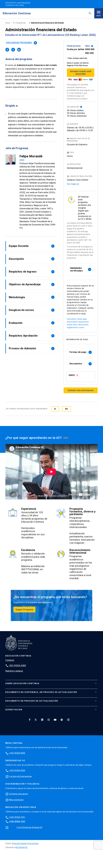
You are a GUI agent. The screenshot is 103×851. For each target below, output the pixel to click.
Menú (98, 16)
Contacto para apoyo (18, 794)
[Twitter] (36, 719)
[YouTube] (55, 719)
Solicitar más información (80, 390)
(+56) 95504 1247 (17, 821)
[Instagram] (48, 719)
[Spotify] (62, 719)
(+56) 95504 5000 (17, 770)
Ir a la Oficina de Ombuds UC (29, 827)
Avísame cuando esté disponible (80, 72)
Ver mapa (73, 184)
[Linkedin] (42, 719)
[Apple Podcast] (68, 719)
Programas (20, 23)
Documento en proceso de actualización (31, 701)
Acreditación (13, 710)
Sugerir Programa (24, 609)
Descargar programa (21, 42)
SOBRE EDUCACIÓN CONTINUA (22, 683)
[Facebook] (29, 719)
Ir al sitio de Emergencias (20, 776)
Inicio (7, 23)
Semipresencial (74, 168)
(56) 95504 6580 (17, 665)
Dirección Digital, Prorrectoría (25, 843)
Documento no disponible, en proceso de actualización (41, 692)
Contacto (9, 660)
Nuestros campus (14, 671)
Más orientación (16, 800)
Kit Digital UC (22, 847)
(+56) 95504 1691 (17, 817)
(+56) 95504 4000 (17, 753)
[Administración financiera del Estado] (7, 50)
